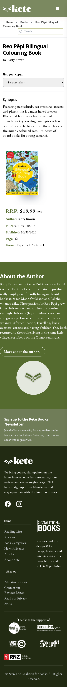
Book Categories (15, 543)
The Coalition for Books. (32, 674)
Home (9, 22)
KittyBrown (16, 60)
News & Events (14, 548)
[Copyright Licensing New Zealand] (17, 643)
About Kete (12, 560)
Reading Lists (13, 531)
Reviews (9, 537)
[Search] (21, 31)
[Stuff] (49, 643)
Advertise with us (15, 582)
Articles (9, 554)
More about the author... (22, 351)
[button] (33, 427)
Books (24, 22)
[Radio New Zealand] (17, 657)
